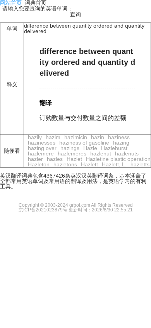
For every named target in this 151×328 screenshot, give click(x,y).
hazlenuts (127, 153)
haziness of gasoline (84, 143)
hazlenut (100, 153)
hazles (55, 159)
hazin (97, 137)
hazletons (65, 164)
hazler (35, 159)
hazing (121, 143)
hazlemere (41, 153)
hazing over (42, 148)
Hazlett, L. (114, 164)
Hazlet (74, 159)
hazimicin (75, 137)
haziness (119, 137)
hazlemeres (72, 153)
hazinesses (41, 143)
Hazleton (39, 164)
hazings (69, 148)
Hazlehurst (114, 148)
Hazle (90, 148)
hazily (35, 137)
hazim (53, 137)
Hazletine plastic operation (118, 159)
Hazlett (89, 164)
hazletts (139, 164)
